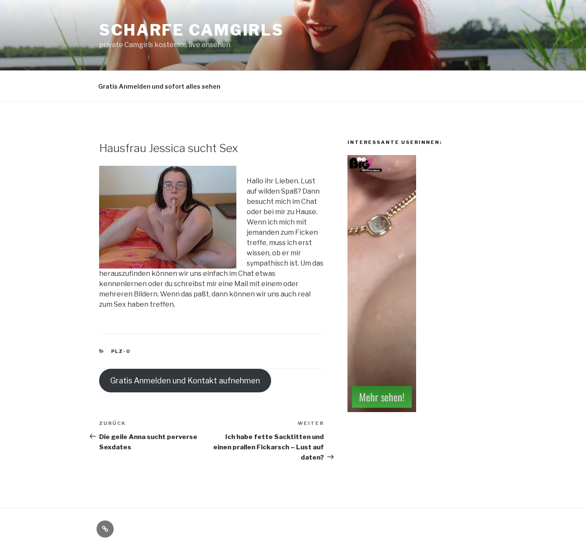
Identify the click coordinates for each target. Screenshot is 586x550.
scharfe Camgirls (191, 30)
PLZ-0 (121, 351)
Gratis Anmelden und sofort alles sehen (159, 86)
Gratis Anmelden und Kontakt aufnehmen (185, 380)
